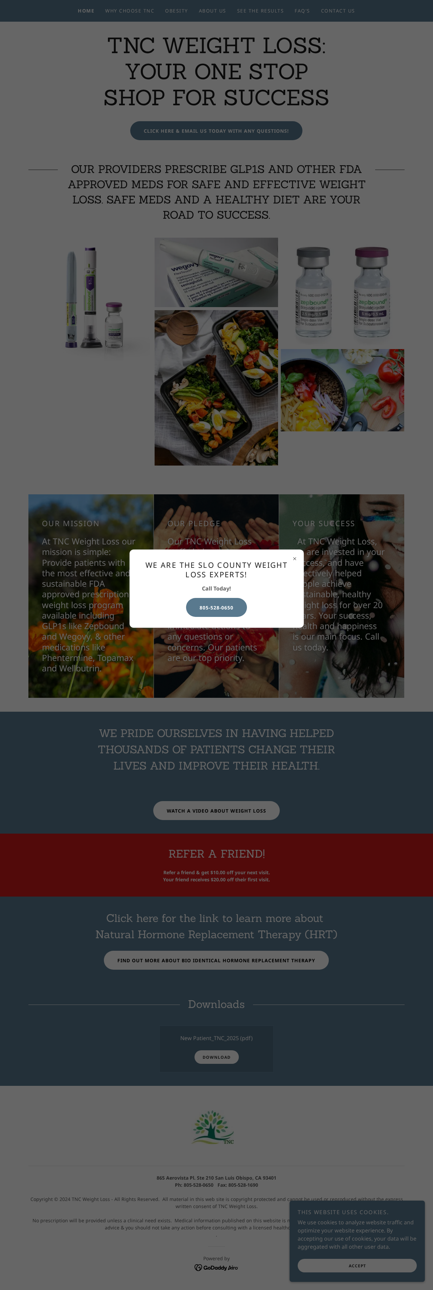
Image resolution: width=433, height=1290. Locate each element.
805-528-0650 (216, 607)
